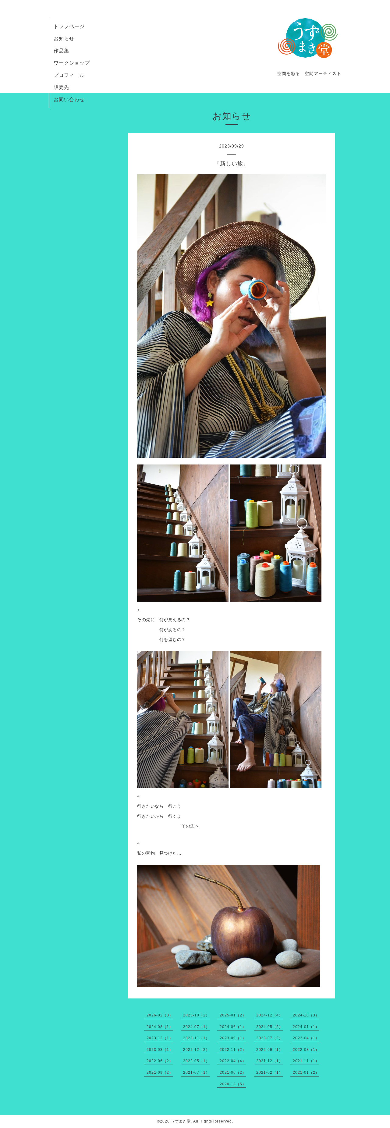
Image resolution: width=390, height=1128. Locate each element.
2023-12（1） (160, 1038)
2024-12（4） (269, 1015)
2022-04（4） (233, 1061)
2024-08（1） (160, 1027)
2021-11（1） (306, 1061)
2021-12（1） (269, 1061)
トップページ (69, 26)
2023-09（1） (233, 1038)
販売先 (61, 87)
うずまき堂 (181, 1121)
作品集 (61, 50)
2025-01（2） (233, 1015)
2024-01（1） (306, 1027)
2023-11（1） (196, 1038)
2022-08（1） (306, 1050)
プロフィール (69, 75)
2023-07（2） (269, 1038)
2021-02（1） (269, 1072)
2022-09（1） (269, 1050)
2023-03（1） (160, 1050)
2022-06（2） (160, 1061)
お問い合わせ (69, 99)
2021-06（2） (233, 1072)
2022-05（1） (196, 1061)
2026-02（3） (160, 1015)
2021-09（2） (160, 1072)
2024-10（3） (306, 1015)
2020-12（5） (233, 1084)
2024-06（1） (233, 1027)
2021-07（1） (196, 1072)
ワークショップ (72, 63)
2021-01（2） (306, 1072)
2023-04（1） (306, 1038)
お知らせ (64, 38)
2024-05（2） (269, 1027)
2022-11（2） (233, 1050)
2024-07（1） (196, 1027)
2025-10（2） (196, 1015)
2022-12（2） (196, 1050)
